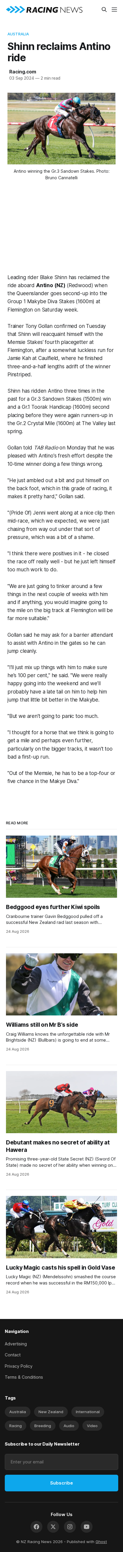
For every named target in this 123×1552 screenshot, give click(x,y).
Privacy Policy (19, 1366)
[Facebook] (36, 1527)
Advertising (16, 1343)
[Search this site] (104, 9)
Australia (18, 34)
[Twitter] (53, 1527)
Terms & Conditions (24, 1377)
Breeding (42, 1425)
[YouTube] (87, 1527)
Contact (13, 1354)
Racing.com (22, 72)
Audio (69, 1425)
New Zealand (51, 1411)
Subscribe (61, 1483)
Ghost (101, 1541)
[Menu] (114, 9)
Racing (15, 1425)
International (88, 1411)
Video (92, 1425)
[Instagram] (70, 1527)
